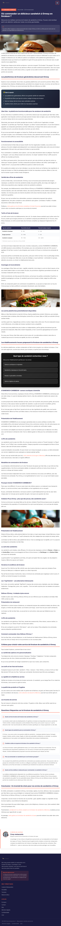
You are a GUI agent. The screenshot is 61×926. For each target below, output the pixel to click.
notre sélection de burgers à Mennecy (34, 455)
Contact (4, 904)
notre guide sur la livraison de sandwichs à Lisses (22, 815)
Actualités (4, 889)
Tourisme (4, 892)
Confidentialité (5, 912)
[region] (30, 234)
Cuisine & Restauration (7, 887)
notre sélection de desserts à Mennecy (30, 692)
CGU (3, 915)
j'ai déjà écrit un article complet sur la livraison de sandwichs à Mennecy (29, 810)
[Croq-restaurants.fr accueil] (6, 859)
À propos (4, 902)
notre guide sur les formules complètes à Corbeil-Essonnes (24, 206)
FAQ (3, 907)
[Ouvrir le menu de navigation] (57, 3)
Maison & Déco (5, 894)
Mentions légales (6, 910)
